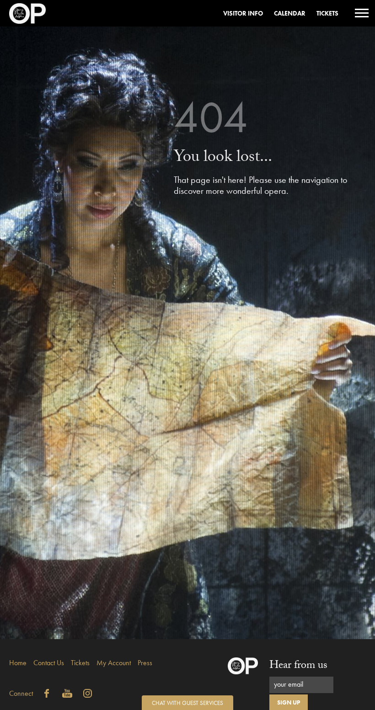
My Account (113, 662)
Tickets (327, 13)
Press (145, 662)
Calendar (289, 13)
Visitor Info (243, 13)
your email (288, 684)
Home (18, 662)
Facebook (47, 693)
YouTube (67, 693)
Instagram (88, 693)
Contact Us (48, 662)
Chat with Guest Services (187, 703)
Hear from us (298, 666)
